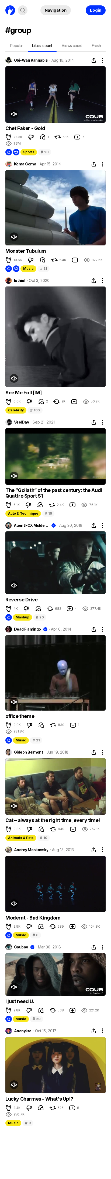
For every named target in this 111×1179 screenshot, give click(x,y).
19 (48, 513)
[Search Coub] (22, 10)
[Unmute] (14, 114)
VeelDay (21, 422)
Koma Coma (25, 164)
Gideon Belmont (28, 752)
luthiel (19, 280)
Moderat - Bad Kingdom (33, 918)
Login (95, 10)
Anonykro (23, 1031)
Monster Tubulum (25, 251)
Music (28, 269)
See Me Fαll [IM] (23, 392)
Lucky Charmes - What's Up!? (39, 1099)
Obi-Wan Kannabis (31, 60)
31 (43, 268)
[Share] (94, 60)
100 (35, 410)
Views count (72, 45)
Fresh (96, 45)
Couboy (21, 947)
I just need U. (19, 1001)
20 (44, 152)
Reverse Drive (21, 599)
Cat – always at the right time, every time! (52, 820)
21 (36, 740)
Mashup (22, 617)
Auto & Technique (23, 513)
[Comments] (43, 137)
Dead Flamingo (27, 629)
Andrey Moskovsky (31, 850)
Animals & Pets (20, 838)
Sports (28, 152)
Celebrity (16, 410)
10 (43, 837)
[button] (8, 137)
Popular (16, 45)
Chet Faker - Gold (25, 128)
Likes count (42, 45)
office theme (19, 716)
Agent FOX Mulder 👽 (31, 525)
